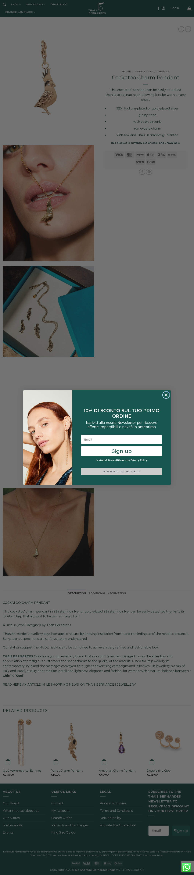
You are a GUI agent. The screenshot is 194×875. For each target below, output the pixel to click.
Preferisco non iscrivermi (121, 471)
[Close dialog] (166, 395)
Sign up (122, 451)
